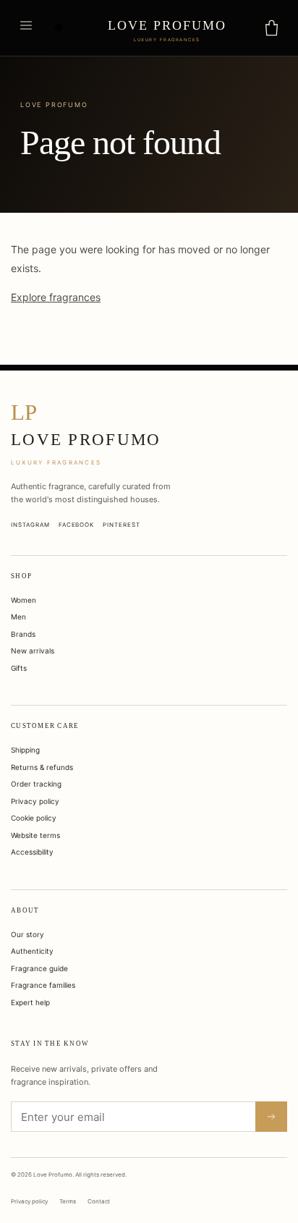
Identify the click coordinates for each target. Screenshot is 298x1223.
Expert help (30, 1002)
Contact (99, 1201)
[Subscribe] (271, 1116)
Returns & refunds (42, 767)
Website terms (35, 835)
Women (23, 600)
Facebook (77, 524)
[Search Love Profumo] (59, 28)
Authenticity (32, 951)
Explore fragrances (56, 297)
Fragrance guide (39, 968)
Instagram (30, 524)
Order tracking (36, 783)
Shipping (25, 749)
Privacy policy (35, 801)
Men (18, 616)
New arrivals (32, 650)
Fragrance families (43, 985)
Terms (67, 1201)
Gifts (19, 668)
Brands (23, 634)
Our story (27, 934)
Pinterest (121, 524)
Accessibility (32, 851)
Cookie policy (33, 817)
